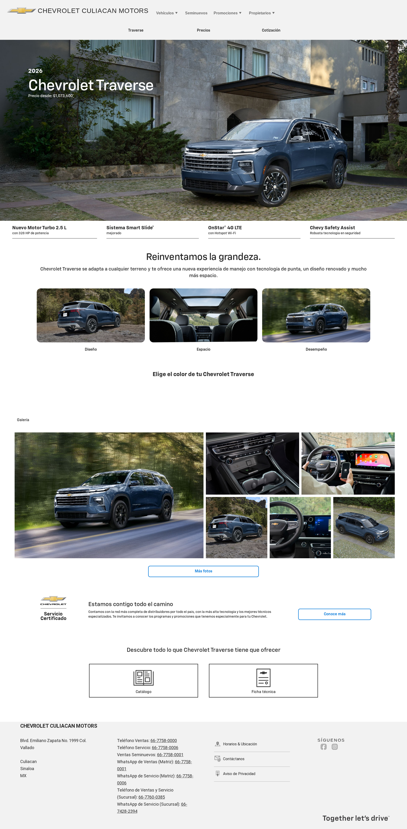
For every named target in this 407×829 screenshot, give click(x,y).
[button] (73, 96)
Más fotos (203, 571)
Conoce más (335, 614)
